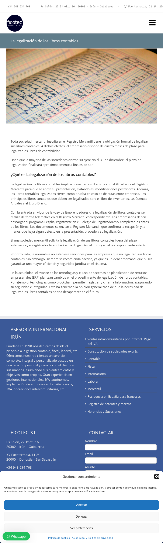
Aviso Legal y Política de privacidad (92, 538)
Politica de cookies (59, 538)
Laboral (92, 381)
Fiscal (91, 366)
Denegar (81, 516)
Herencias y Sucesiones (104, 411)
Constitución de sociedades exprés (112, 351)
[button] (157, 476)
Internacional (97, 374)
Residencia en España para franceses (114, 396)
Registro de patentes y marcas (109, 404)
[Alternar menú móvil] (153, 22)
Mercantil (94, 389)
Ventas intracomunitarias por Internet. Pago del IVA (119, 341)
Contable (93, 359)
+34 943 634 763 (19, 6)
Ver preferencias (81, 528)
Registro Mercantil (79, 141)
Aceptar (81, 505)
